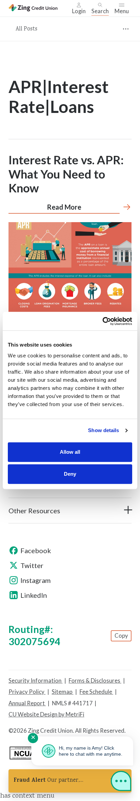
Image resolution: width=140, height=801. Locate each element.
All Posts (26, 29)
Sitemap (62, 691)
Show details (103, 430)
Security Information (35, 680)
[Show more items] (126, 28)
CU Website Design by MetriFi (46, 714)
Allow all (70, 452)
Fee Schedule (96, 691)
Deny (70, 474)
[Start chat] (121, 782)
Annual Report (27, 703)
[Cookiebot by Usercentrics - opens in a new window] (102, 321)
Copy (121, 635)
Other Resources (34, 510)
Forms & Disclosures (95, 680)
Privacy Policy (27, 691)
